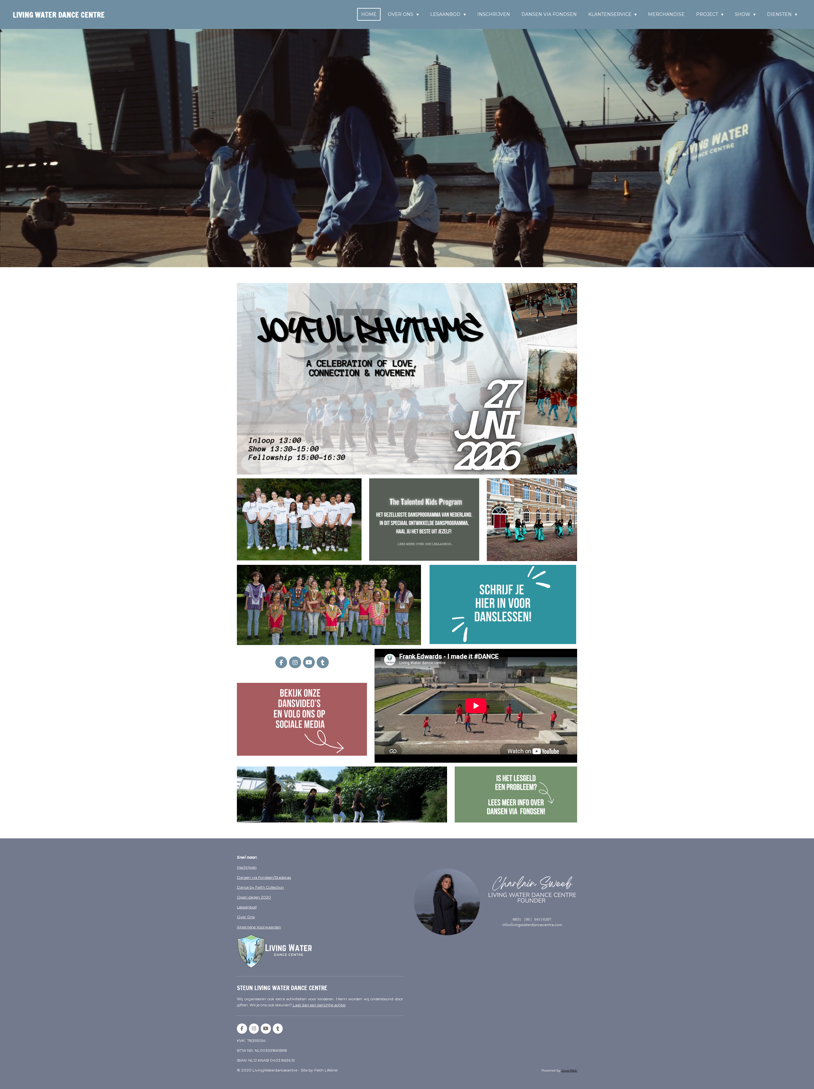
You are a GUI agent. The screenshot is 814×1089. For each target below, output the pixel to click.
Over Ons (246, 916)
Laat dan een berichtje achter (319, 1004)
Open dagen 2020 (254, 897)
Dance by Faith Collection (260, 887)
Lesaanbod (247, 907)
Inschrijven (247, 867)
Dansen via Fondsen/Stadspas (264, 877)
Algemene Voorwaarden (259, 927)
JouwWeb (569, 1070)
